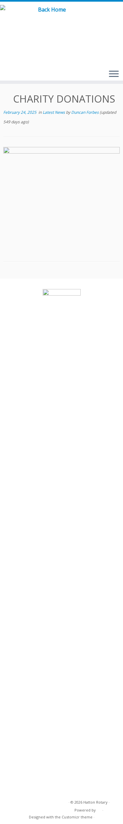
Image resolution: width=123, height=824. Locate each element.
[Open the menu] (114, 74)
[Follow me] (118, 16)
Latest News (54, 112)
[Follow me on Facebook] (110, 16)
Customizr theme (77, 816)
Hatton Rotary (95, 802)
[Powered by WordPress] (99, 809)
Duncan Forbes (85, 112)
